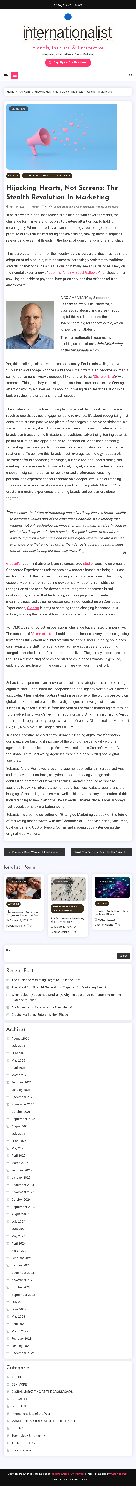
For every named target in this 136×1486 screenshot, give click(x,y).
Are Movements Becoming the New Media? (67, 920)
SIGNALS (18, 1428)
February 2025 (22, 1170)
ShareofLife (111, 206)
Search (10, 950)
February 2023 (22, 1338)
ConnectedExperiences (89, 206)
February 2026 (22, 1082)
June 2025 (19, 1141)
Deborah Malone (15, 925)
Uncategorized (22, 1450)
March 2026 (20, 1075)
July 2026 (18, 1046)
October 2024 (21, 1199)
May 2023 (18, 1316)
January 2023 (21, 1346)
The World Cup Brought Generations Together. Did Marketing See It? (59, 987)
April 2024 (19, 1243)
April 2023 (19, 1324)
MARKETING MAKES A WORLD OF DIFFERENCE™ (45, 1421)
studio (88, 563)
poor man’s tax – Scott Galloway (74, 272)
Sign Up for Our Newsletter (71, 62)
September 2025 (23, 1119)
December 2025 (23, 1097)
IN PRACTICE (21, 1399)
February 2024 (22, 1258)
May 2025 (18, 1148)
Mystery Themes (119, 1473)
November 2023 (23, 1280)
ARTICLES (13, 175)
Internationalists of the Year (31, 1413)
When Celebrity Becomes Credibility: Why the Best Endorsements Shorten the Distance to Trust (66, 997)
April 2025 (19, 1155)
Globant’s (13, 563)
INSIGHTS (19, 1406)
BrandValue (68, 206)
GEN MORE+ (20, 1384)
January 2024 (21, 1265)
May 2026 (18, 1060)
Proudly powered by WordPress (67, 1473)
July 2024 (18, 1221)
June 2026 (19, 1053)
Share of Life (104, 376)
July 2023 (18, 1302)
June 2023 (19, 1309)
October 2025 (21, 1112)
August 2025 (20, 1126)
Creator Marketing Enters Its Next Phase (111, 913)
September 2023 (23, 1295)
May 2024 (18, 1236)
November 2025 (23, 1104)
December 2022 (23, 1353)
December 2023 (23, 1273)
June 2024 (19, 1229)
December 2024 (23, 1185)
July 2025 (18, 1134)
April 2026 (19, 1068)
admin (35, 206)
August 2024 (20, 1214)
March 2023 (20, 1331)
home (84, 1479)
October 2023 (21, 1287)
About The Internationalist (64, 1479)
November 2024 (23, 1192)
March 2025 (20, 1163)
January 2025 (21, 1177)
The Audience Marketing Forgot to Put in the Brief (23, 914)
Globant (33, 608)
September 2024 (23, 1207)
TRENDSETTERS (23, 1443)
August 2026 (20, 1038)
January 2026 (21, 1090)
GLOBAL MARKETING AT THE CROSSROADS (47, 175)
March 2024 (20, 1251)
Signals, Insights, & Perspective (68, 48)
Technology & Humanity (28, 1435)
